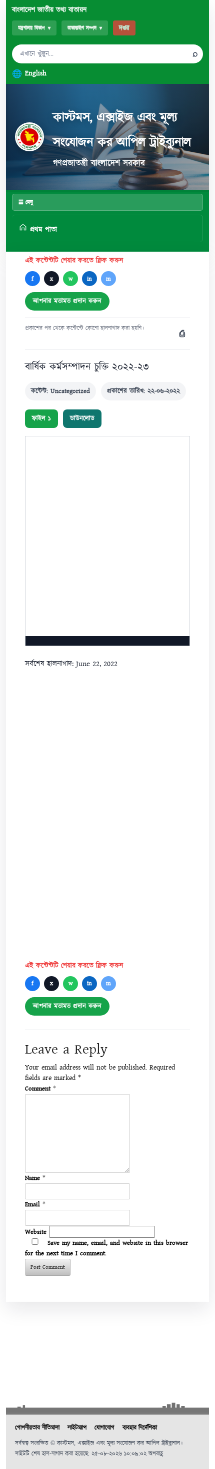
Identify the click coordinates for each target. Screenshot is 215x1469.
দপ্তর (124, 27)
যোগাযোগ (104, 1428)
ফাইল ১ (41, 418)
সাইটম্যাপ (77, 1428)
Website (35, 1231)
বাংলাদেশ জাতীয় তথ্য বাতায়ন (49, 10)
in (89, 279)
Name (35, 1177)
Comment (40, 1088)
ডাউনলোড (82, 418)
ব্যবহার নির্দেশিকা (139, 1428)
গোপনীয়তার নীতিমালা (37, 1428)
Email (35, 1204)
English (35, 73)
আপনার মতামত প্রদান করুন (67, 301)
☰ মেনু (25, 202)
